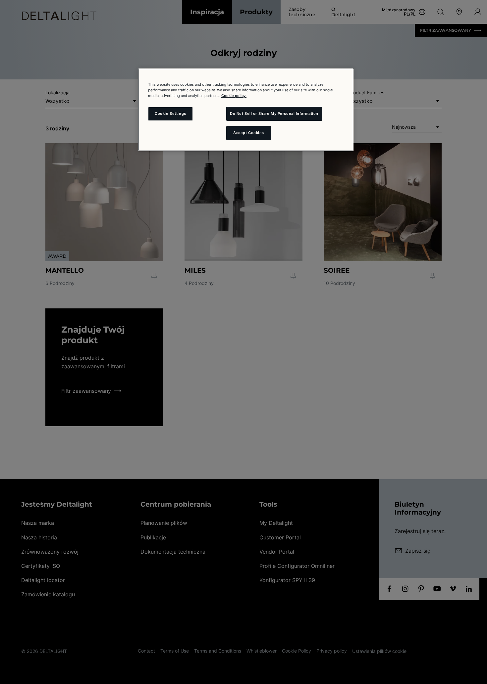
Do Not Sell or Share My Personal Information (274, 113)
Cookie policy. (233, 95)
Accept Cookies (248, 132)
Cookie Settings (170, 113)
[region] (245, 109)
